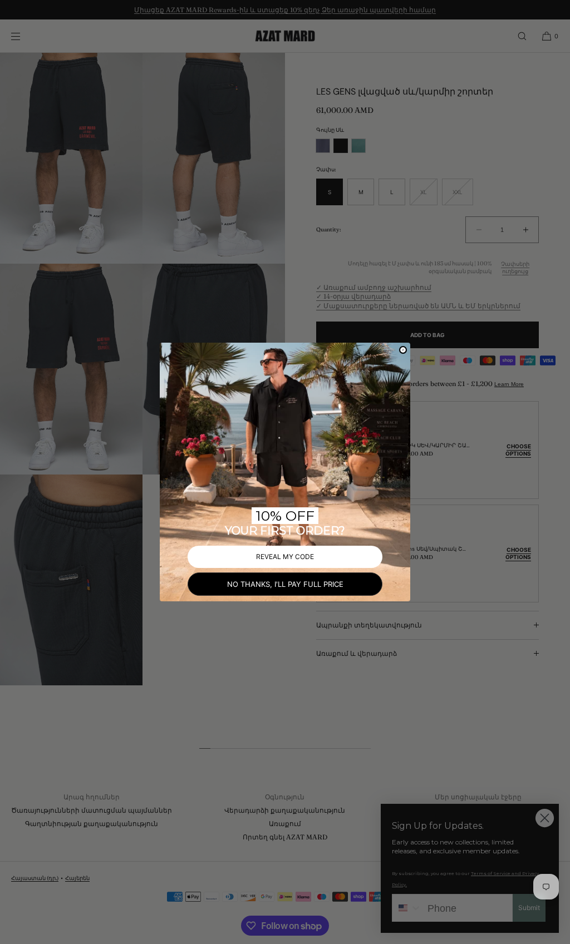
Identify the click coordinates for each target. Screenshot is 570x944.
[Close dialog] (403, 350)
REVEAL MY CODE (285, 556)
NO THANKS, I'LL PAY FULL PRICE (285, 584)
